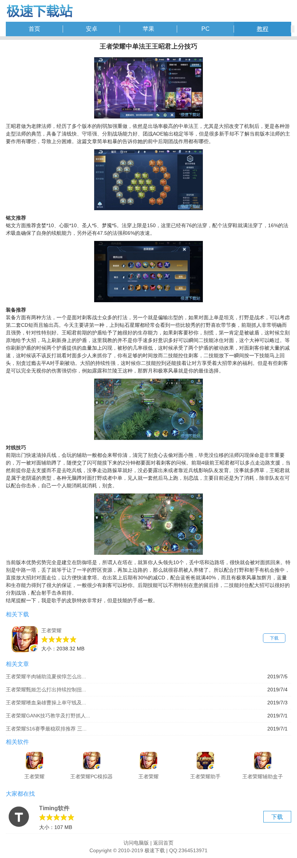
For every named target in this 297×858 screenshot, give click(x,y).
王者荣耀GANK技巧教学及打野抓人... (48, 716)
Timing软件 (54, 808)
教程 (262, 29)
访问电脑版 (136, 843)
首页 (34, 29)
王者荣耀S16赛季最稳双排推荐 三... (46, 729)
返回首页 (163, 843)
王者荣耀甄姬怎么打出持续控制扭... (46, 689)
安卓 (91, 29)
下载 (274, 638)
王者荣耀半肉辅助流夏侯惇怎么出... (46, 676)
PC (205, 29)
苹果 (148, 29)
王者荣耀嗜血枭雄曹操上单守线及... (46, 702)
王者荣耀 (51, 630)
